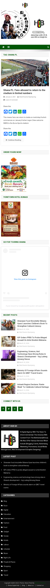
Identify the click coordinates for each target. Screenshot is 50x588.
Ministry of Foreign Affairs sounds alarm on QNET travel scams (32, 371)
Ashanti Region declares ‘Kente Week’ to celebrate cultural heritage (33, 385)
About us (31, 585)
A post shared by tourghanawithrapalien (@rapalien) (25, 306)
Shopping (7, 566)
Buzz (5, 506)
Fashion (6, 523)
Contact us (40, 585)
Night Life (7, 558)
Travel (6, 575)
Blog (5, 501)
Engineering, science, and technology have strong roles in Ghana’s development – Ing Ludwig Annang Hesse (32, 355)
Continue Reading (14, 140)
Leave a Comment (11, 100)
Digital (6, 510)
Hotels (6, 540)
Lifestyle (7, 549)
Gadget (6, 532)
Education (7, 514)
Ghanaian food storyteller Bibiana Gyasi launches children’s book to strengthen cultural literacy (32, 323)
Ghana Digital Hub (13, 585)
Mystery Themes (40, 583)
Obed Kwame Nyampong (27, 97)
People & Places (9, 562)
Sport (6, 571)
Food (5, 527)
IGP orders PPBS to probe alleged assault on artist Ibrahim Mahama (32, 338)
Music (6, 553)
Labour (6, 545)
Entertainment (9, 518)
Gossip (6, 536)
